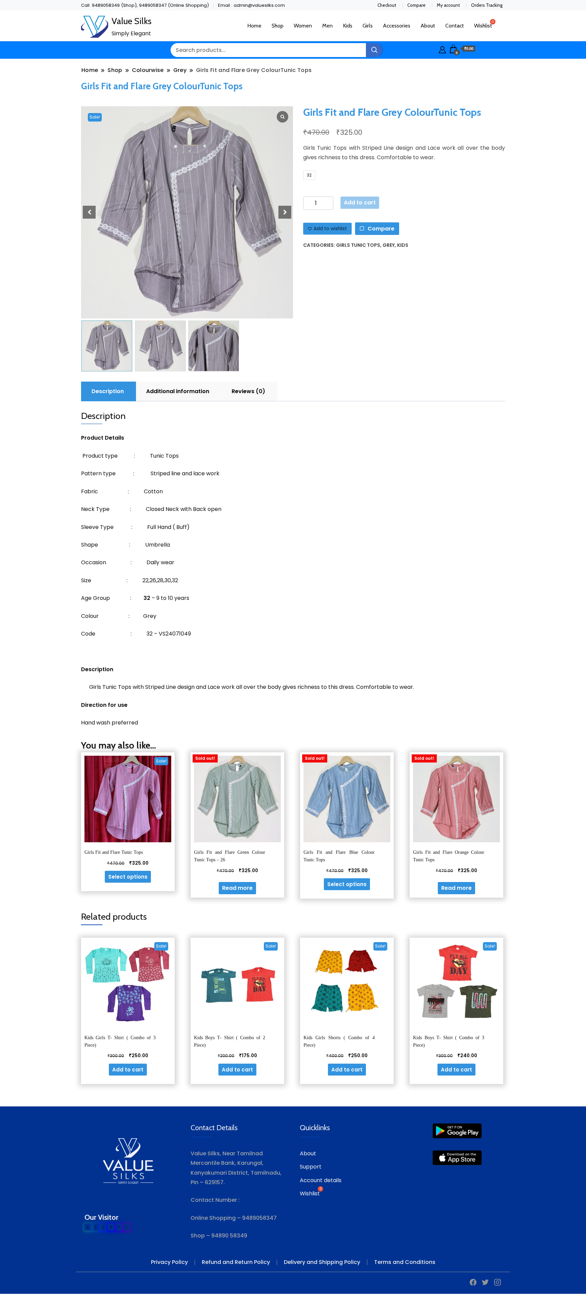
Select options (128, 876)
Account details (320, 1180)
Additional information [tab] (177, 391)
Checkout (386, 5)
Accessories (396, 25)
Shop (278, 25)
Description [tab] (108, 391)
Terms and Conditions (404, 1262)
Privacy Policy (169, 1262)
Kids (347, 25)
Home (254, 25)
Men (327, 25)
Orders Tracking (487, 5)
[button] (284, 212)
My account (448, 5)
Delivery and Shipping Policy (322, 1262)
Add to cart (360, 202)
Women (303, 25)
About (428, 25)
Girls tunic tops (358, 245)
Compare (416, 5)
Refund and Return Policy (236, 1262)
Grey (389, 245)
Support (310, 1167)
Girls (368, 25)
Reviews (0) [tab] (248, 391)
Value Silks (132, 21)
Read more (237, 888)
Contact (454, 25)
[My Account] (442, 48)
